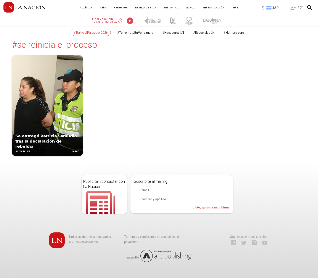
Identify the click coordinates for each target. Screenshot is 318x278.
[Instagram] (254, 242)
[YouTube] (264, 242)
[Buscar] (310, 8)
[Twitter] (243, 242)
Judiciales (23, 151)
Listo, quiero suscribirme (211, 207)
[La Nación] (24, 7)
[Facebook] (233, 242)
